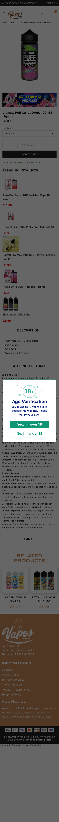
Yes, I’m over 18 (29, 425)
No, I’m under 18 (29, 434)
